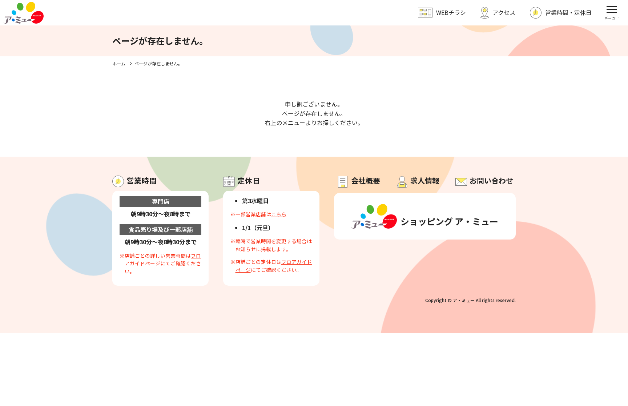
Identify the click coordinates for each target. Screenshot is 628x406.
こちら (278, 214)
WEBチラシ (451, 12)
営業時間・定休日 (568, 12)
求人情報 (424, 180)
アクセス (503, 12)
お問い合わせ (491, 180)
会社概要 (365, 180)
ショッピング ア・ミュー (447, 221)
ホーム (118, 63)
